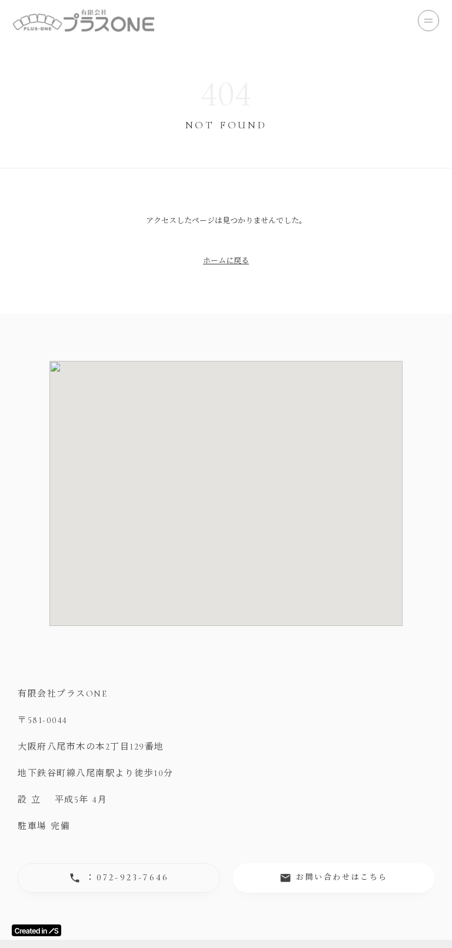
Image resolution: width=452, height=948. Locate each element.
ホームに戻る (226, 261)
